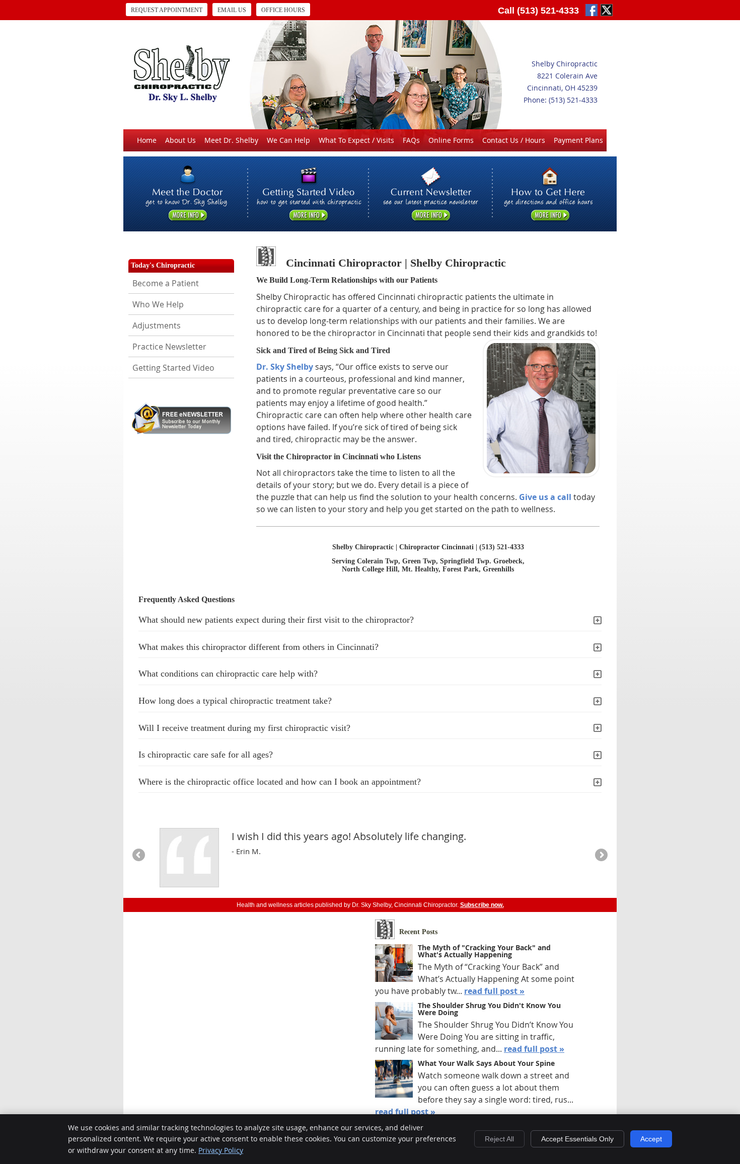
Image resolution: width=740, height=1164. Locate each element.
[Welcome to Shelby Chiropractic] (181, 99)
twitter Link (607, 10)
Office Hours (283, 10)
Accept (651, 1139)
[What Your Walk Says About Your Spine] (394, 1080)
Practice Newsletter (169, 346)
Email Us (231, 10)
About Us (180, 140)
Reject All (499, 1139)
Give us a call (545, 497)
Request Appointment (166, 10)
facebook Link (591, 10)
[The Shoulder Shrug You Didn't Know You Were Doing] (394, 1022)
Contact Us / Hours (513, 140)
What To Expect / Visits (356, 140)
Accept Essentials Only (577, 1139)
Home (147, 140)
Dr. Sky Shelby (284, 366)
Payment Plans (578, 140)
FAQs (411, 140)
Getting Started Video (173, 367)
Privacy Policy (220, 1150)
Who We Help (158, 304)
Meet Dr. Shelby (231, 140)
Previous (139, 855)
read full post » (494, 990)
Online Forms (451, 140)
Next (600, 855)
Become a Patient (165, 283)
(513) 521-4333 (548, 11)
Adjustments (156, 325)
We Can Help (288, 140)
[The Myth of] (394, 964)
